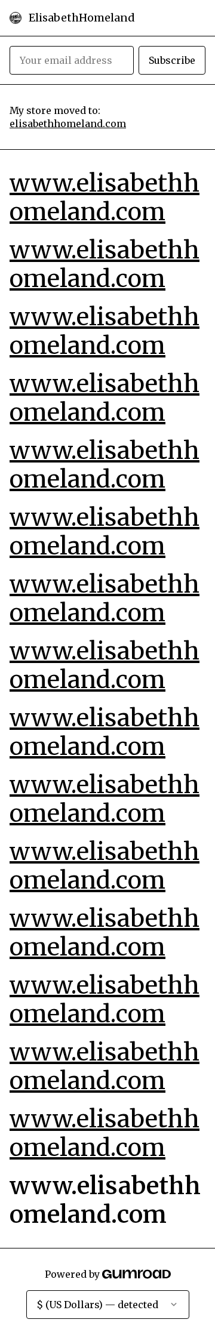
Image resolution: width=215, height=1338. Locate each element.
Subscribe (172, 60)
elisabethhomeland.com (68, 124)
